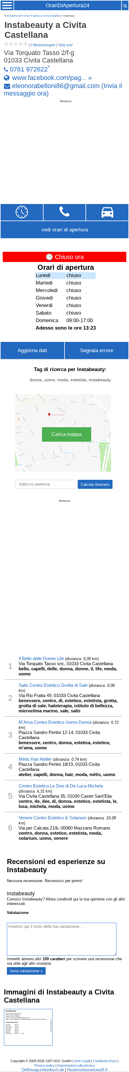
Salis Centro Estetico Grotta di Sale (53, 685)
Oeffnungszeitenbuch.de (43, 1069)
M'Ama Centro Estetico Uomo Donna (55, 722)
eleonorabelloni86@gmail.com (56, 86)
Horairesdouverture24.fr (87, 1069)
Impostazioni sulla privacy (76, 1065)
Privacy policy (44, 1065)
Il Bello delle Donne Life (41, 658)
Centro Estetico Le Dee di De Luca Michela (61, 785)
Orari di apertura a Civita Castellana (42, 15)
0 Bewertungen (43, 45)
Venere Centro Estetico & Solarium (53, 817)
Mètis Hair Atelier (35, 759)
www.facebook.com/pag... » (52, 77)
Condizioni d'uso (105, 1061)
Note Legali (82, 1061)
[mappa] (107, 212)
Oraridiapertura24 (13, 15)
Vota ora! (65, 45)
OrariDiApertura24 (67, 5)
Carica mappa (67, 434)
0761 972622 (29, 69)
